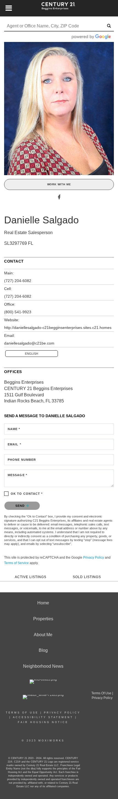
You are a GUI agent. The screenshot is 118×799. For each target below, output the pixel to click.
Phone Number (22, 459)
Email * (14, 444)
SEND (20, 505)
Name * (14, 429)
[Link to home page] (59, 8)
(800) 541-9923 (17, 312)
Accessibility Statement (43, 717)
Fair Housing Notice (43, 722)
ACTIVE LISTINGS (30, 577)
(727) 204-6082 (17, 280)
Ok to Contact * (27, 493)
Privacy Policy (93, 557)
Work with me (59, 184)
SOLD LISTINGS (87, 577)
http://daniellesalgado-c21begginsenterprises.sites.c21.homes (57, 327)
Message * (17, 475)
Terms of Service (16, 563)
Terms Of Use (22, 712)
